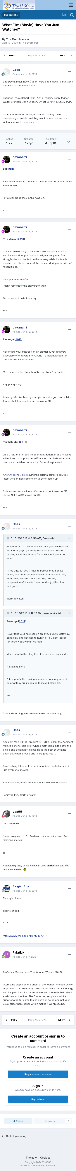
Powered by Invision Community (38, 1165)
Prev (12, 55)
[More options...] (69, 72)
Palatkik (18, 952)
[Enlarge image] (24, 869)
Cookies (45, 1157)
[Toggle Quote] (8, 538)
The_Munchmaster (17, 39)
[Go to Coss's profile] (6, 72)
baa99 (17, 811)
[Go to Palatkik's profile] (6, 954)
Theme (30, 1157)
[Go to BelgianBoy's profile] (6, 888)
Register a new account (38, 1074)
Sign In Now (38, 1099)
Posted (25, 73)
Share (19, 1120)
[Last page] (71, 55)
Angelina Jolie (17, 474)
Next (63, 55)
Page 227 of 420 (37, 55)
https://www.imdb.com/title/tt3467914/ (25, 935)
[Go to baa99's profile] (6, 813)
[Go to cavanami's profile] (6, 159)
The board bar (29, 42)
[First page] (4, 55)
